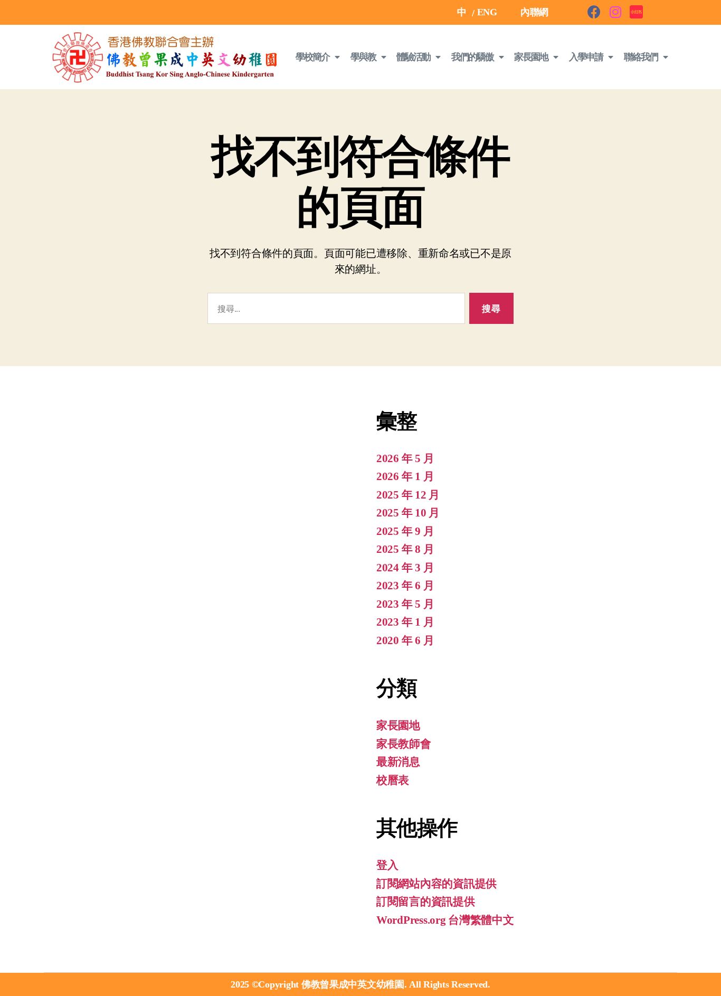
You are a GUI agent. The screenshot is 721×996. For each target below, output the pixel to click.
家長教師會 (403, 744)
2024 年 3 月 (405, 567)
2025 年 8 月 (405, 549)
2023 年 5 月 (405, 604)
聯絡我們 (641, 57)
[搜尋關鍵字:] (334, 310)
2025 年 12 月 (408, 495)
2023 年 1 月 (405, 622)
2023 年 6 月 (405, 585)
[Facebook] (594, 11)
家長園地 (398, 725)
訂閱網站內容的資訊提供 (436, 883)
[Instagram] (615, 11)
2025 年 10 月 (408, 512)
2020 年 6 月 (405, 640)
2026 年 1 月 (405, 476)
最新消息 (398, 761)
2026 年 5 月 (405, 458)
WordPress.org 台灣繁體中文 (445, 920)
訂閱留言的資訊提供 (425, 901)
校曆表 (392, 780)
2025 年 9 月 (405, 531)
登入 (387, 865)
